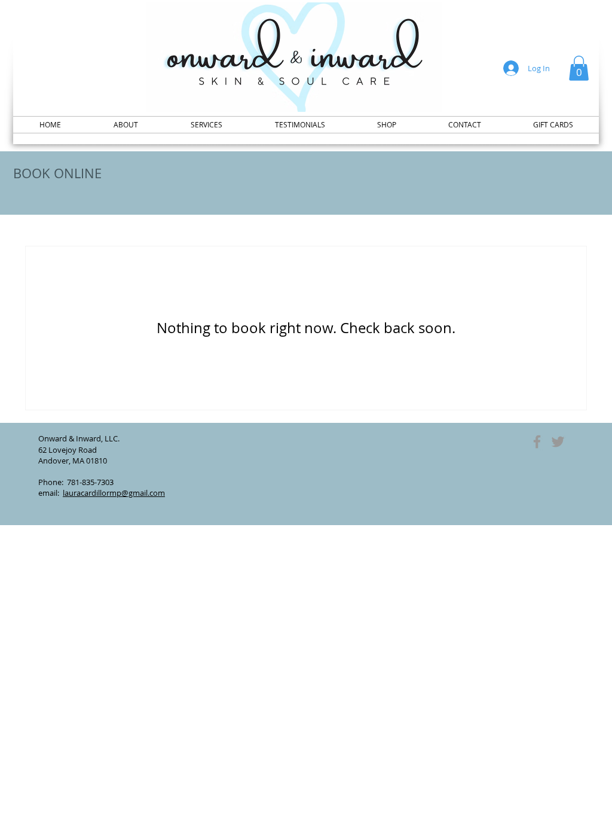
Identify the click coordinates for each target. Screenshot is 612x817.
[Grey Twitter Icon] (558, 441)
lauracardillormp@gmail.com (114, 492)
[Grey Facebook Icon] (537, 441)
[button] (578, 68)
